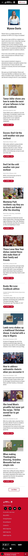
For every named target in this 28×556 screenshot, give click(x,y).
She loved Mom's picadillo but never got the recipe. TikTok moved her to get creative (13, 410)
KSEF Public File (7, 532)
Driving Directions (7, 518)
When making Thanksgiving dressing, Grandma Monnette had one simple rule (12, 459)
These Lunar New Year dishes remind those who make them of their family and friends (13, 254)
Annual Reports (7, 522)
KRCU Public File (7, 528)
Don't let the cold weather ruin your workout (11, 167)
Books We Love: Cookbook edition (11, 287)
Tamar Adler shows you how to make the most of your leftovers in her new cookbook (14, 102)
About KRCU (6, 515)
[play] (2, 554)
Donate (23, 2)
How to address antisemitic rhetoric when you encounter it (13, 369)
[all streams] (26, 554)
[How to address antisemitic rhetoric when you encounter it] (13, 358)
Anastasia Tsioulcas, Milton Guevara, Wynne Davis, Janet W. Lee (14, 293)
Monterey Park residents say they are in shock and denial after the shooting (13, 205)
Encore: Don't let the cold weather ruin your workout (13, 135)
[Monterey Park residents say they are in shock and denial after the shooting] (13, 193)
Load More (14, 489)
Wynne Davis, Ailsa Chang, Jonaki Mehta (12, 213)
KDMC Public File (7, 535)
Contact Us (5, 525)
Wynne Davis (6, 110)
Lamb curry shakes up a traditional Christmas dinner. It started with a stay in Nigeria (14, 331)
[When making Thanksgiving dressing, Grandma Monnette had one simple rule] (13, 445)
